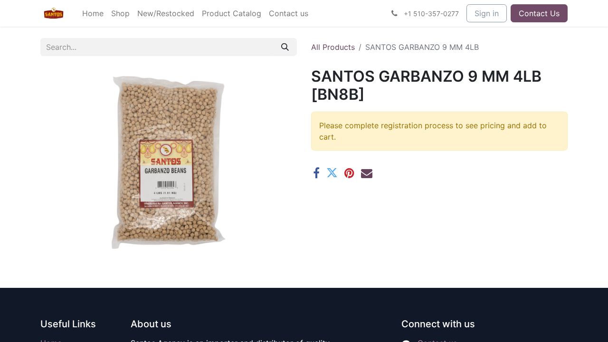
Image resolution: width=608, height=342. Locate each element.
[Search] (285, 47)
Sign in (487, 13)
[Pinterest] (349, 173)
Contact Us (539, 13)
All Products (333, 47)
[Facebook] (316, 173)
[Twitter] (332, 173)
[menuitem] (92, 13)
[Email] (366, 173)
